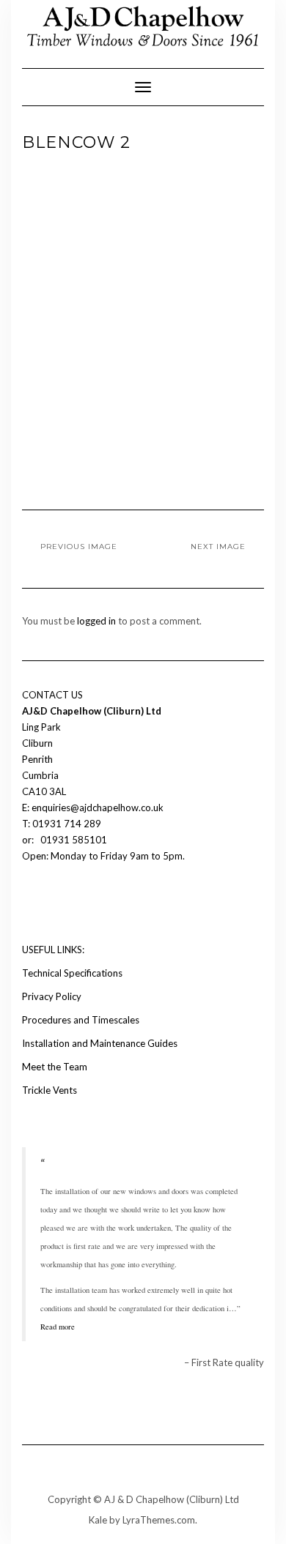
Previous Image (78, 546)
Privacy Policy (51, 996)
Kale (98, 1520)
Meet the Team (54, 1067)
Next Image (218, 546)
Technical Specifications (72, 973)
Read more (57, 1326)
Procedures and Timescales (80, 1020)
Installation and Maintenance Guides (99, 1043)
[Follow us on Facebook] (31, 900)
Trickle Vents (49, 1090)
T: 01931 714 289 (62, 823)
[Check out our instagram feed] (56, 900)
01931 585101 (72, 840)
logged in (96, 621)
